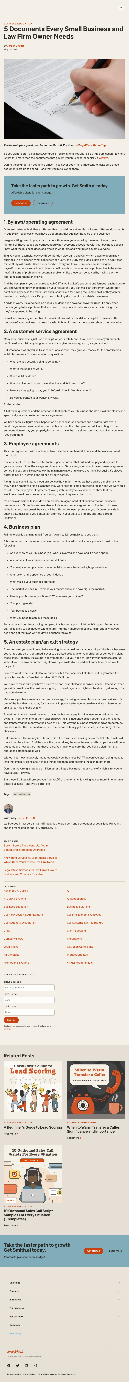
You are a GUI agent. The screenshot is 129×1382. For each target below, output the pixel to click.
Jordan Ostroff (15, 45)
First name (10, 994)
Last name (10, 1006)
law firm (103, 157)
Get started (21, 203)
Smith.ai (7, 1029)
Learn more (42, 203)
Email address (12, 981)
